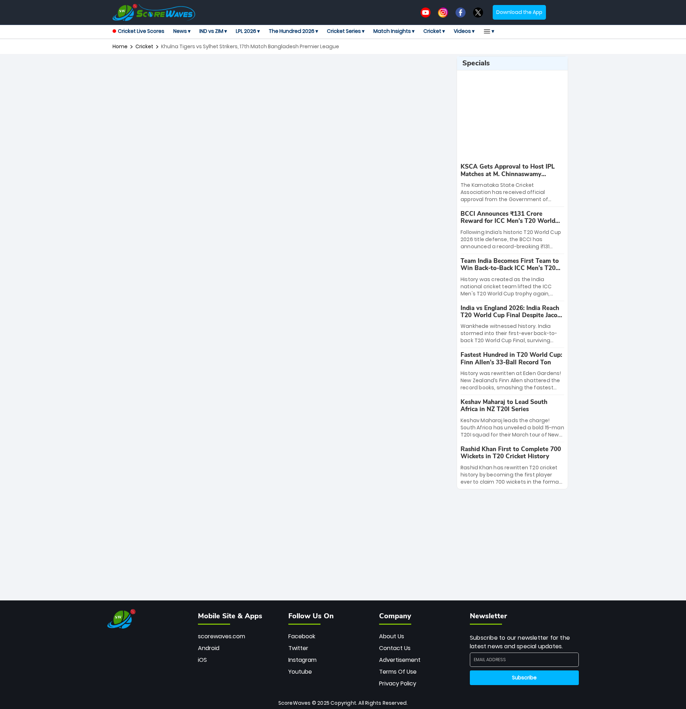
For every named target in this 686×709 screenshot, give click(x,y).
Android (208, 648)
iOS (202, 660)
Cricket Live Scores (141, 31)
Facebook (301, 636)
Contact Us (395, 648)
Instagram (302, 660)
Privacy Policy (397, 683)
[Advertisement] (282, 72)
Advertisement (400, 660)
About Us (391, 636)
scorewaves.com (221, 636)
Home (120, 46)
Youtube (300, 671)
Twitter (298, 648)
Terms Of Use (398, 671)
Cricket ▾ (434, 31)
